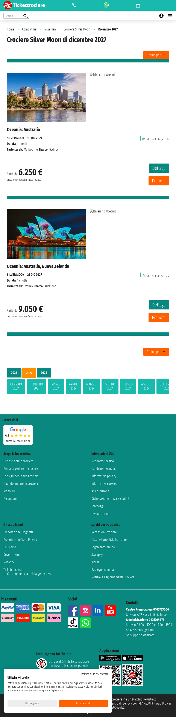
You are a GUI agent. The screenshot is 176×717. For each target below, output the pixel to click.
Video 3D (9, 491)
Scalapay (97, 555)
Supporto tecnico (102, 461)
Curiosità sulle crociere (18, 461)
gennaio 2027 (16, 386)
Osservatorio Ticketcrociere (109, 540)
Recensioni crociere (104, 532)
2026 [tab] (14, 373)
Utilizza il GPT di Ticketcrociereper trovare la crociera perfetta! (69, 663)
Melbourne (31, 149)
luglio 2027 (128, 386)
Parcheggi (97, 506)
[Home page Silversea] (155, 138)
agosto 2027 (146, 386)
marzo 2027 (56, 386)
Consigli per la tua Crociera (20, 476)
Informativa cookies (104, 484)
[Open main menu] (170, 15)
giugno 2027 (110, 386)
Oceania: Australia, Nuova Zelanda (38, 266)
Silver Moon (15, 138)
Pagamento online (103, 547)
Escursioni (10, 499)
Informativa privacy (103, 476)
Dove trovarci (11, 555)
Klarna (95, 562)
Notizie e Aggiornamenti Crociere (112, 577)
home (10, 29)
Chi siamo (9, 547)
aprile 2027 (73, 386)
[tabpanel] (88, 387)
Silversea (50, 29)
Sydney (28, 286)
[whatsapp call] (106, 5)
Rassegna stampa (102, 570)
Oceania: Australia (23, 129)
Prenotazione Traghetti (18, 532)
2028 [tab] (44, 373)
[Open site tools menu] (170, 5)
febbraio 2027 (36, 386)
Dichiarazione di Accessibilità (110, 499)
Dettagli (159, 168)
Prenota (159, 181)
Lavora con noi (100, 514)
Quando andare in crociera (20, 484)
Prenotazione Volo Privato (20, 540)
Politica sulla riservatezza (94, 674)
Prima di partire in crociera (20, 469)
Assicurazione (100, 491)
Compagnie (29, 29)
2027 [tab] (29, 373)
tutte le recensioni (18, 441)
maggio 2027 (91, 386)
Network (8, 562)
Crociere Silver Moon (77, 29)
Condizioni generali (104, 469)
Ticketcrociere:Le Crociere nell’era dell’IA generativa (27, 572)
